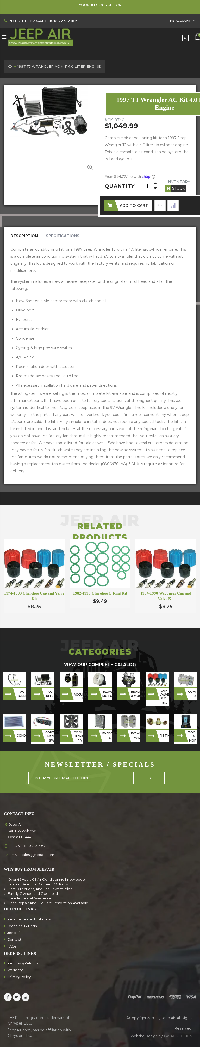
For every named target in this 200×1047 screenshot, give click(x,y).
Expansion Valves (135, 735)
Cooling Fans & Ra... (78, 736)
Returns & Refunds (22, 963)
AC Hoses (21, 693)
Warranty (15, 970)
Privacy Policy (19, 977)
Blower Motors (107, 693)
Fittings (164, 735)
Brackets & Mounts (135, 693)
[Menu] (4, 37)
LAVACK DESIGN (178, 1036)
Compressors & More (192, 693)
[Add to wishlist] (160, 205)
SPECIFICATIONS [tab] (62, 235)
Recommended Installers (29, 919)
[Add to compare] (173, 205)
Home (10, 66)
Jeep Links (16, 933)
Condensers (21, 735)
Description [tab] (24, 235)
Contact (14, 939)
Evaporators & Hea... (107, 735)
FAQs (11, 946)
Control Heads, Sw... (50, 736)
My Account (180, 20)
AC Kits (49, 693)
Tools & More (192, 736)
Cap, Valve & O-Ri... (164, 696)
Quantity (120, 186)
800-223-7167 (62, 21)
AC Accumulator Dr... (78, 695)
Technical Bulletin (22, 926)
